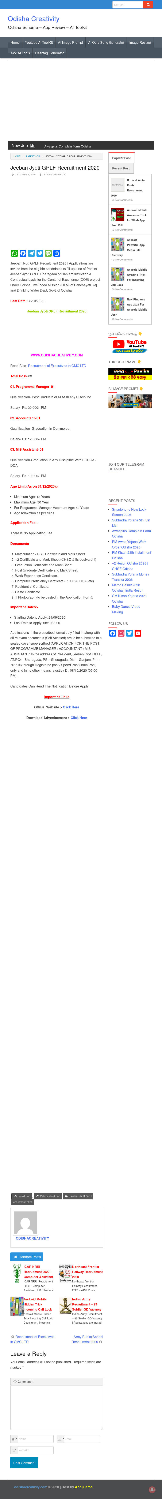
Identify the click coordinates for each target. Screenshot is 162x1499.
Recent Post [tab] (121, 168)
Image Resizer (140, 42)
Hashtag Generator (49, 52)
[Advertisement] (81, 100)
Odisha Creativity (33, 18)
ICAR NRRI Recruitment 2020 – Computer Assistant (38, 1271)
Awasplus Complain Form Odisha (67, 146)
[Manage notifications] (152, 1489)
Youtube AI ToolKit (39, 42)
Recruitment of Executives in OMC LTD (57, 365)
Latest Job (33, 156)
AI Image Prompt (70, 42)
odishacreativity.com (30, 1486)
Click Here (71, 707)
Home (15, 42)
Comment (25, 1381)
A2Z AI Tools (20, 52)
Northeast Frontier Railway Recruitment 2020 (87, 1271)
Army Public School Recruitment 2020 (87, 1339)
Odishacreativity (54, 174)
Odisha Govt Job (50, 1196)
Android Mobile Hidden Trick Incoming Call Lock (38, 1304)
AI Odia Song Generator (106, 42)
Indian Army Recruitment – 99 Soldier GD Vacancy (86, 1304)
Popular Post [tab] (121, 158)
